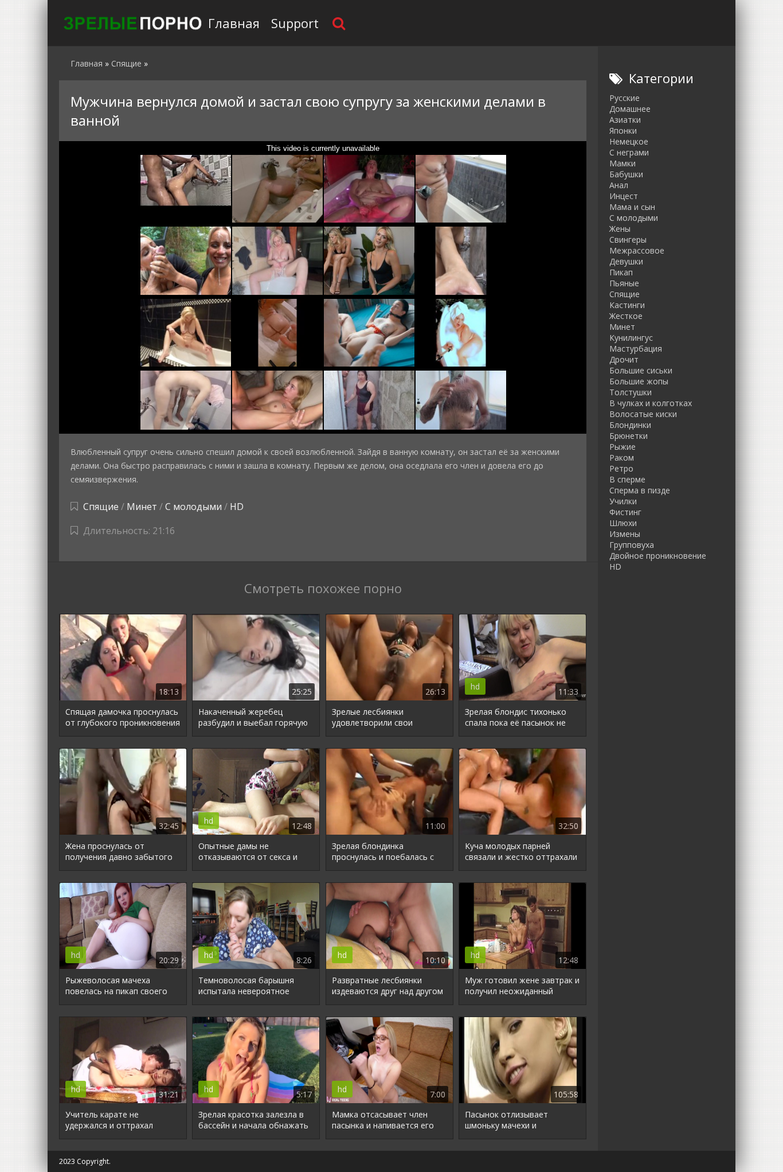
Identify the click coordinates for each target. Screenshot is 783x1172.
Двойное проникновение (657, 555)
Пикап (621, 272)
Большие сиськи (640, 370)
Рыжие (622, 446)
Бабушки (626, 174)
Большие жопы (638, 381)
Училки (623, 501)
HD (237, 506)
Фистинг (625, 512)
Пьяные (624, 283)
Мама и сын (632, 206)
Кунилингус (631, 337)
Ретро (621, 468)
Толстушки (630, 392)
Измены (624, 533)
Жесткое (626, 315)
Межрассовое (636, 250)
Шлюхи (623, 522)
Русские (624, 97)
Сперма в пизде (639, 490)
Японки (623, 130)
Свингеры (628, 239)
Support (295, 23)
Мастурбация (635, 348)
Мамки (622, 163)
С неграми (629, 152)
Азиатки (625, 119)
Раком (621, 457)
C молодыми (193, 506)
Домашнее (630, 108)
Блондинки (630, 424)
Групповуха (631, 544)
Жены (620, 228)
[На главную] (130, 23)
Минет (142, 506)
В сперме (627, 479)
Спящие (101, 506)
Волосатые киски (643, 413)
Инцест (623, 195)
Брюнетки (628, 435)
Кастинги (627, 304)
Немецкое (628, 141)
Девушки (626, 261)
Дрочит (624, 359)
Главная (234, 23)
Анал (618, 185)
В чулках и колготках (650, 403)
